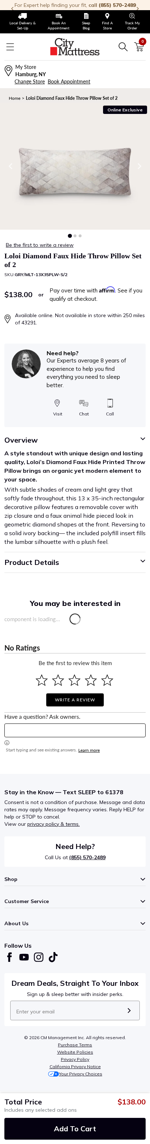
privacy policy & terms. (53, 824)
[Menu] (10, 46)
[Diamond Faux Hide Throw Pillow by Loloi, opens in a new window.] (75, 166)
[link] (23, 21)
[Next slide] (139, 166)
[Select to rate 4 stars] (90, 680)
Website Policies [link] (75, 1052)
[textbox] (75, 730)
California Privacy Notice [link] (75, 1066)
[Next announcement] (138, 9)
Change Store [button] (30, 81)
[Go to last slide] (10, 166)
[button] (70, 236)
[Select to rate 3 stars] (74, 680)
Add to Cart (75, 1128)
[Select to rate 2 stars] (58, 680)
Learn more (89, 750)
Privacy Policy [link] (75, 1059)
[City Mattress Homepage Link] (75, 46)
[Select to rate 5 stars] (107, 680)
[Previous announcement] (12, 9)
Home (14, 98)
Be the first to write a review (40, 245)
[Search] (123, 46)
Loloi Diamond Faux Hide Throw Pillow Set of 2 (72, 98)
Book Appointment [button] (69, 81)
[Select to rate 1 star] (41, 680)
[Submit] (129, 1010)
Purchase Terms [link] (75, 1044)
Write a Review (75, 699)
